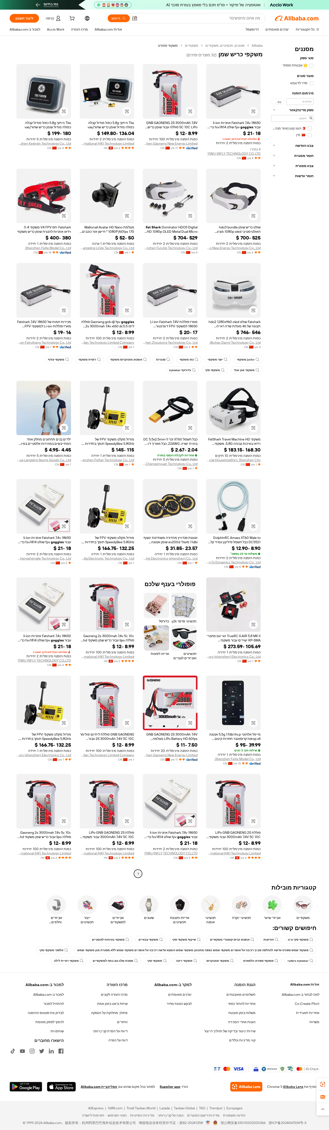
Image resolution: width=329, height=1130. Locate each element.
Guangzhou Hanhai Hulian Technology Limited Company (107, 342)
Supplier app (170, 1087)
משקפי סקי (212, 370)
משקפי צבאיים (148, 939)
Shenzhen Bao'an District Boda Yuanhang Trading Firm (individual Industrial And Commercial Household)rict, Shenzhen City (233, 460)
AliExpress (96, 1108)
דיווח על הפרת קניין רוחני (110, 1031)
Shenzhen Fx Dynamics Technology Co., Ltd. (233, 562)
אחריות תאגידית (307, 1013)
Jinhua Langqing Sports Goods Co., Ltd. (43, 460)
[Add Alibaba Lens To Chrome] (246, 1086)
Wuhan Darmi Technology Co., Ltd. (235, 342)
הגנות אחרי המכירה (242, 1022)
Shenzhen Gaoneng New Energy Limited (170, 143)
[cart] (71, 19)
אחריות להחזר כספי (242, 1004)
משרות (314, 1022)
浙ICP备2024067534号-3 (287, 1123)
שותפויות (57, 1031)
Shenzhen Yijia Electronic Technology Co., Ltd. (107, 558)
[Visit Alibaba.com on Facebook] (61, 1051)
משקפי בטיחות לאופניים (108, 939)
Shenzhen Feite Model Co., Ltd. (48, 248)
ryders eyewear (298, 960)
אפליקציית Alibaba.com (99, 1087)
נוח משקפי (186, 359)
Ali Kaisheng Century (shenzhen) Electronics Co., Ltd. (233, 657)
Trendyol (215, 1108)
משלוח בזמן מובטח (242, 1013)
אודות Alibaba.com (304, 984)
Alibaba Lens (293, 1087)
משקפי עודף (56, 359)
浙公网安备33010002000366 (243, 1123)
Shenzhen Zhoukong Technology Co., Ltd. (170, 342)
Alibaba (257, 45)
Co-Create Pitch (307, 1004)
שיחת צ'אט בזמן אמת (112, 1004)
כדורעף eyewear (180, 370)
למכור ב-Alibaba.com (48, 994)
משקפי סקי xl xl (298, 939)
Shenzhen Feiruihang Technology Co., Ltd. (43, 342)
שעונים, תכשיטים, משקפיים (224, 45)
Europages (234, 1108)
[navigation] (292, 460)
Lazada (164, 1108)
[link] (322, 1084)
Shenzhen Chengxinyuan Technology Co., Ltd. (170, 464)
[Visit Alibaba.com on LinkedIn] (51, 1051)
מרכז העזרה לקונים (114, 994)
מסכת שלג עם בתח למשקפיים (113, 960)
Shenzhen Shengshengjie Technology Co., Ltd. (43, 558)
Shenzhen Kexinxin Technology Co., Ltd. (43, 143)
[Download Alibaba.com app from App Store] (61, 1086)
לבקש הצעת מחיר (179, 1004)
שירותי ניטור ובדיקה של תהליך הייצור (230, 1031)
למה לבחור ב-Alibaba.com (300, 994)
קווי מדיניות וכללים (242, 1040)
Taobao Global (184, 1108)
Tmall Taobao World (140, 1108)
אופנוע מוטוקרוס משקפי (126, 359)
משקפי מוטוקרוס (217, 960)
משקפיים (191, 45)
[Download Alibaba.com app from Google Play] (26, 1086)
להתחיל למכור (54, 1004)
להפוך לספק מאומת (49, 1022)
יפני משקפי (215, 359)
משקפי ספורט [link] (168, 45)
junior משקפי (246, 359)
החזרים (122, 1022)
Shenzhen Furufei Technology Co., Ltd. (170, 248)
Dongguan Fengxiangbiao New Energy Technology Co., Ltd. (233, 248)
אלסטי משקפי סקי (51, 950)
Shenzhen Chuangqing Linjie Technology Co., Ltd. (107, 248)
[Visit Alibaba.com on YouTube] (22, 1051)
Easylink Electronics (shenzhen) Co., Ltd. (170, 558)
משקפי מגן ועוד (244, 370)
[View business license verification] (208, 1122)
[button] (135, 18)
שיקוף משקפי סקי (184, 939)
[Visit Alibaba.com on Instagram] (32, 1051)
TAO (202, 1108)
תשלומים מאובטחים (241, 994)
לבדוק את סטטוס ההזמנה (46, 1013)
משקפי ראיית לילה (66, 960)
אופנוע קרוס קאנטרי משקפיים (230, 939)
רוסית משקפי (87, 359)
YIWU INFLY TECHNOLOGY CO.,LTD (234, 153)
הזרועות (268, 939)
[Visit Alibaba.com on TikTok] (13, 1051)
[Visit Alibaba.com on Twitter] (42, 1051)
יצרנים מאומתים (180, 994)
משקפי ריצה (184, 960)
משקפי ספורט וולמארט (258, 960)
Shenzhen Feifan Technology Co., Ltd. (107, 460)
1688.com (115, 1108)
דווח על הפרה (118, 1040)
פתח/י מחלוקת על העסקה (109, 1013)
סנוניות (160, 359)
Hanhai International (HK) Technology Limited (107, 143)
